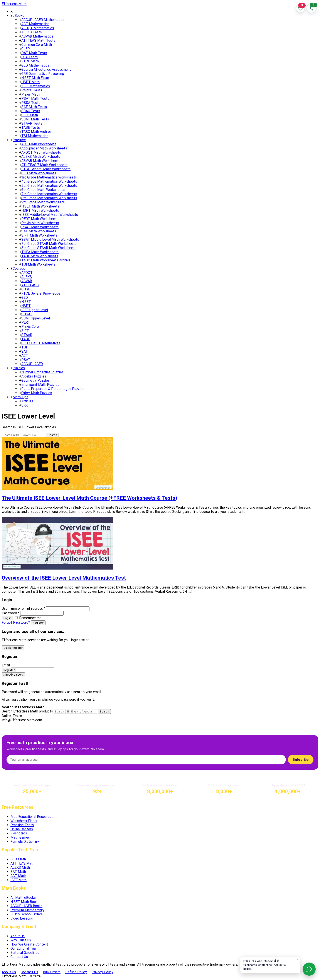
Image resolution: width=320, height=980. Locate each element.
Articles (27, 401)
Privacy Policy (102, 972)
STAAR (26, 335)
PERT (25, 322)
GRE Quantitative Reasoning (42, 74)
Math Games (20, 837)
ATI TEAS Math (22, 863)
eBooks (18, 16)
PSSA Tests (30, 103)
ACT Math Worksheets (38, 144)
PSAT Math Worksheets (40, 227)
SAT (24, 351)
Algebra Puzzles (33, 376)
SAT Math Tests (34, 107)
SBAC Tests (30, 111)
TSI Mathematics (34, 136)
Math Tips (20, 397)
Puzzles (19, 368)
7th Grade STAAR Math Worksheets (48, 244)
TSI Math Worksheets (38, 264)
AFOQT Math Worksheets (41, 152)
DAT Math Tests (34, 53)
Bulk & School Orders (26, 914)
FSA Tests (29, 57)
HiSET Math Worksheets (40, 206)
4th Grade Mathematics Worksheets (49, 181)
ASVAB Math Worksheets (40, 161)
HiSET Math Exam (35, 78)
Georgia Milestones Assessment (46, 69)
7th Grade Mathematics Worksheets (49, 194)
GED (24, 297)
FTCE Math (30, 61)
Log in (7, 618)
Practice (19, 140)
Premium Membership (27, 910)
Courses (19, 268)
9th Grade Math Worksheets (43, 202)
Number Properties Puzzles (42, 372)
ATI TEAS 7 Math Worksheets (44, 165)
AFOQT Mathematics (37, 28)
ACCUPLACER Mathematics (42, 20)
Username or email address (23, 608)
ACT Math (18, 876)
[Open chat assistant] (309, 969)
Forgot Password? (16, 622)
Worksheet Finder (23, 821)
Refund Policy (76, 972)
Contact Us (19, 957)
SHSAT (26, 314)
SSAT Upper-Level (35, 318)
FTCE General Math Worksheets (46, 169)
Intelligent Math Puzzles (40, 385)
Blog (24, 405)
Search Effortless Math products (27, 711)
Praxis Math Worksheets (40, 223)
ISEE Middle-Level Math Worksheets (49, 215)
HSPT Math (30, 82)
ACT (24, 356)
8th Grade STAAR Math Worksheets (48, 248)
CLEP (25, 49)
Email (6, 665)
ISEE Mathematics (35, 86)
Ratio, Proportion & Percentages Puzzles (52, 389)
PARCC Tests (31, 90)
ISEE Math (18, 880)
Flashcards (18, 833)
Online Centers (21, 829)
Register (38, 622)
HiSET (26, 302)
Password (10, 613)
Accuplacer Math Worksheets (44, 148)
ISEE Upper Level (34, 310)
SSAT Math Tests (35, 119)
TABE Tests (30, 127)
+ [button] (11, 16)
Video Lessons (21, 918)
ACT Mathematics (35, 24)
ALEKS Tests (31, 32)
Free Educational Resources (31, 817)
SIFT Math (29, 115)
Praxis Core (30, 326)
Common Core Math (36, 45)
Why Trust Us (20, 940)
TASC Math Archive (36, 132)
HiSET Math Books (24, 902)
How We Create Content (29, 944)
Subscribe (301, 760)
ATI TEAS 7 (30, 285)
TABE (25, 339)
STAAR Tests (31, 123)
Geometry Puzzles (35, 380)
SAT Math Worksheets (38, 231)
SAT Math (18, 872)
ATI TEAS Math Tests (38, 40)
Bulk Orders (52, 972)
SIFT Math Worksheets (39, 235)
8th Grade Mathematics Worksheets (49, 198)
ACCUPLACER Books (26, 906)
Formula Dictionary (24, 841)
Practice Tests (22, 825)
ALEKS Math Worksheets (40, 156)
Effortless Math (14, 4)
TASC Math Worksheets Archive (46, 260)
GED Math (18, 859)
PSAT (25, 360)
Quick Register (13, 647)
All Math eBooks (23, 898)
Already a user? (13, 674)
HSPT (26, 306)
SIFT (25, 331)
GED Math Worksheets (38, 173)
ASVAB (26, 281)
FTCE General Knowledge (40, 293)
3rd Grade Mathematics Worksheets (49, 177)
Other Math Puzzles (36, 393)
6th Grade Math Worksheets (43, 190)
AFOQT (27, 273)
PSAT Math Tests (35, 98)
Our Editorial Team (24, 948)
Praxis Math (30, 94)
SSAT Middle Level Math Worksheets (50, 239)
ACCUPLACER (32, 364)
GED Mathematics (35, 65)
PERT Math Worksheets (39, 219)
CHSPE (26, 289)
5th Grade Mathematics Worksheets (49, 186)
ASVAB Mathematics (37, 36)
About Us (17, 936)
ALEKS (26, 277)
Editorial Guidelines (24, 953)
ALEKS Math (20, 867)
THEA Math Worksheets (40, 252)
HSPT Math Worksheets (40, 210)
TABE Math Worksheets (39, 256)
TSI (24, 347)
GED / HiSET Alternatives (40, 343)
